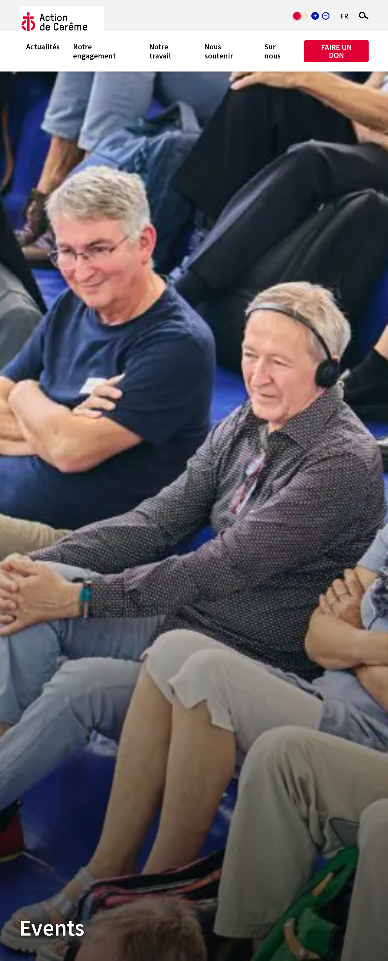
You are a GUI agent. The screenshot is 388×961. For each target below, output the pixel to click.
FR (344, 16)
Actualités (43, 47)
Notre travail (160, 51)
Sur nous (272, 51)
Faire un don (336, 51)
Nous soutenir (219, 51)
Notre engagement (94, 51)
